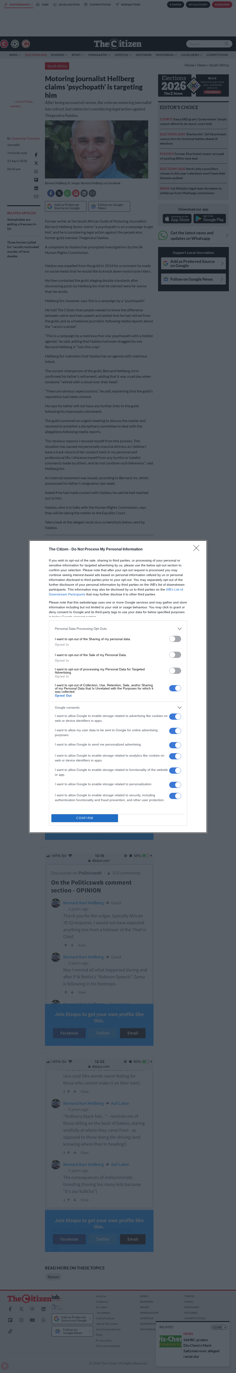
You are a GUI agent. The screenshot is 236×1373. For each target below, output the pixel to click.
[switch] (175, 639)
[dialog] (118, 687)
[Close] (197, 549)
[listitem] (118, 628)
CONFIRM (84, 818)
